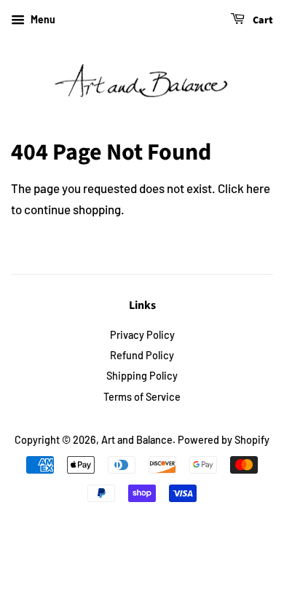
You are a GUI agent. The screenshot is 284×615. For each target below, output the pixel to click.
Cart (262, 20)
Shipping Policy (142, 375)
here (258, 188)
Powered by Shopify (223, 440)
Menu (41, 19)
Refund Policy (142, 355)
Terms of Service (142, 397)
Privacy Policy (142, 335)
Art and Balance (137, 440)
